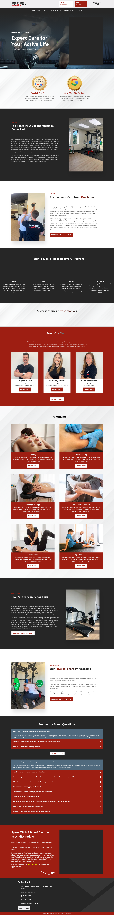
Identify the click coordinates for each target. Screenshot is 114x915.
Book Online (78, 4)
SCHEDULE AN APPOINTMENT (61, 234)
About (38, 10)
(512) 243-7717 (97, 3)
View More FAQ (57, 753)
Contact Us (79, 10)
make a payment (63, 4)
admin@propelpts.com (28, 892)
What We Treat (55, 10)
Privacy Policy (68, 913)
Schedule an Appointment (23, 633)
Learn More (25, 389)
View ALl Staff (57, 399)
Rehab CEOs (52, 913)
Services (45, 10)
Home (33, 10)
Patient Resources (68, 10)
